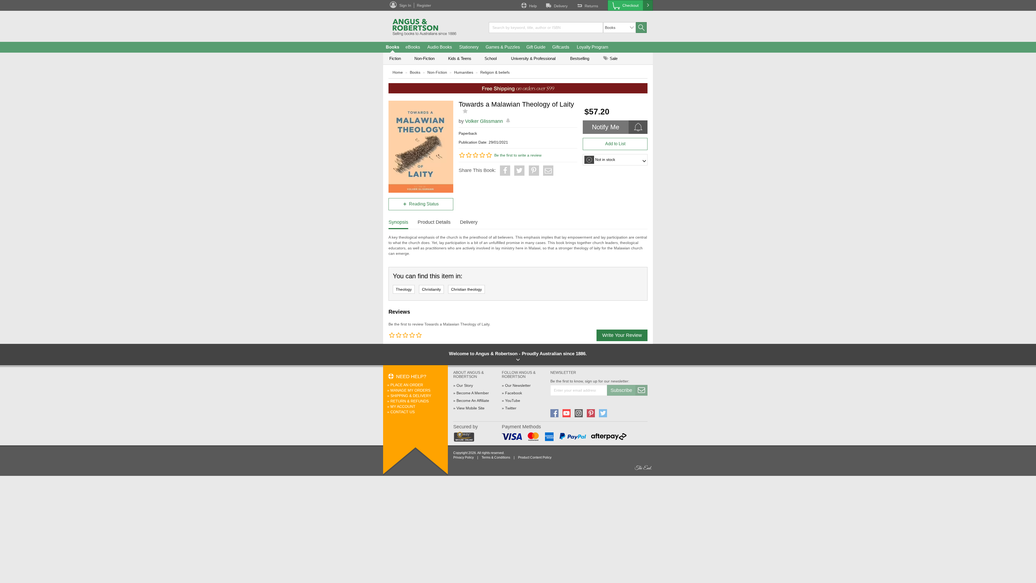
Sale (613, 58)
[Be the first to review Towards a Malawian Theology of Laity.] (465, 111)
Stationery (469, 47)
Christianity (431, 289)
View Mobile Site (470, 408)
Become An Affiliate (472, 400)
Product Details (434, 222)
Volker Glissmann (484, 121)
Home (398, 72)
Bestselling (579, 58)
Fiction (395, 58)
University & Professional (533, 58)
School (491, 58)
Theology (404, 289)
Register (424, 5)
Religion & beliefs (495, 72)
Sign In (405, 5)
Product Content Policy (534, 457)
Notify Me (605, 127)
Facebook (513, 393)
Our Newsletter (518, 385)
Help (533, 6)
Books (392, 47)
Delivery (561, 6)
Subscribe (621, 390)
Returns (591, 6)
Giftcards (560, 47)
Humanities (463, 72)
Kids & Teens (459, 58)
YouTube (512, 400)
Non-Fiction (424, 58)
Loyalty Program (592, 47)
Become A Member (472, 393)
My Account (402, 406)
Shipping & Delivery (410, 396)
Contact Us (402, 412)
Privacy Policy (463, 457)
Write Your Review (622, 335)
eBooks (412, 47)
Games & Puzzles (503, 47)
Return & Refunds (409, 401)
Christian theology (466, 289)
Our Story (464, 385)
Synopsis (398, 222)
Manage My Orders (410, 390)
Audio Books (439, 47)
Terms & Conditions (496, 457)
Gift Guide (536, 47)
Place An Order (406, 385)
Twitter (510, 408)
